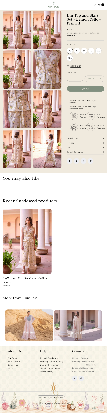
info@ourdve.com (86, 368)
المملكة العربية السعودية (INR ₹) (50, 398)
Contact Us (13, 365)
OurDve (47, 403)
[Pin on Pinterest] (83, 161)
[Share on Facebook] (69, 161)
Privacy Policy (46, 372)
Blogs (10, 368)
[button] (94, 5)
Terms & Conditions (49, 358)
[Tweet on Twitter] (76, 161)
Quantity (71, 72)
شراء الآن (85, 89)
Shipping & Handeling (50, 368)
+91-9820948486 (86, 371)
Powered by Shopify (61, 403)
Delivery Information (49, 365)
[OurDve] (53, 4)
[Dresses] (29, 325)
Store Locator (14, 361)
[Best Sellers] (78, 325)
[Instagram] (81, 378)
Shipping (71, 33)
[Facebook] (74, 378)
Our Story (12, 358)
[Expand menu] (4, 5)
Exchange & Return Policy (52, 361)
